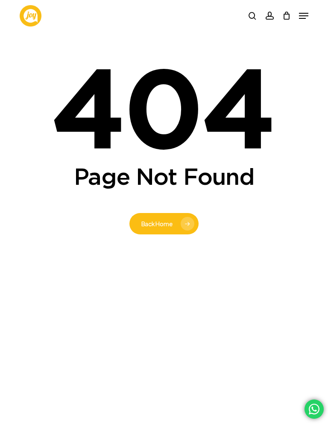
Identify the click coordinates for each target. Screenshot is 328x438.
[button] (303, 16)
